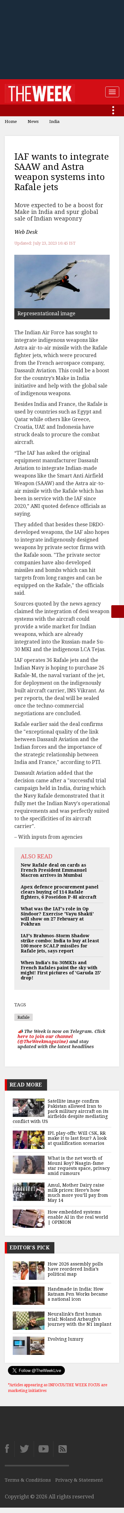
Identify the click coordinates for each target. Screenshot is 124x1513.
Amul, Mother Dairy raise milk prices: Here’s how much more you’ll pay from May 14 (78, 1193)
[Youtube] (43, 1449)
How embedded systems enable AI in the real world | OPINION (78, 1217)
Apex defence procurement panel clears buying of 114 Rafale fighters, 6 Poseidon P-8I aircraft (60, 892)
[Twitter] (24, 1449)
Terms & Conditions (28, 1480)
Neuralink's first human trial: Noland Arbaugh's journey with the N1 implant (79, 1319)
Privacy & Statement (79, 1480)
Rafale (23, 1017)
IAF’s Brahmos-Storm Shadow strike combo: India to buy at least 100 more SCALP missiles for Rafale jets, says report (60, 943)
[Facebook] (9, 1449)
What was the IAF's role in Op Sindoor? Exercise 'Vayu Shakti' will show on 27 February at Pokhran (57, 916)
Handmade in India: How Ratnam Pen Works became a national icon (78, 1294)
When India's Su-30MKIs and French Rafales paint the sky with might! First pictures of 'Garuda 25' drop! (61, 970)
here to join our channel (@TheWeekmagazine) (45, 1039)
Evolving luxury (65, 1339)
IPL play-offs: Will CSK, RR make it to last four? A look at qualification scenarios (77, 1138)
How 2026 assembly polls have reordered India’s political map (75, 1269)
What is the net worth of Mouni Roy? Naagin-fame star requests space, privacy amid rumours (79, 1166)
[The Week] (40, 92)
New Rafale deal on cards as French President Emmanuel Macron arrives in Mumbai (54, 870)
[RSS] (61, 1449)
